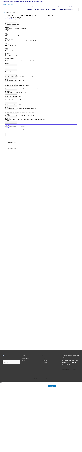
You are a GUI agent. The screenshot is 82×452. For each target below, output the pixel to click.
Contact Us (44, 362)
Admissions (44, 360)
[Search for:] (75, 9)
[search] (75, 9)
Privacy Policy (25, 358)
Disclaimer (24, 360)
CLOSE (51, 386)
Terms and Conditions (27, 363)
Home (43, 355)
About (43, 358)
